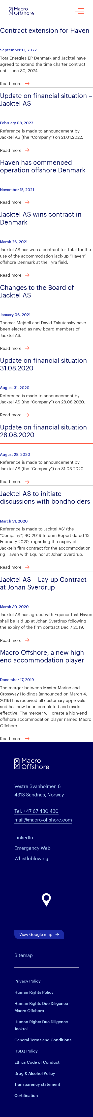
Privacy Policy (27, 981)
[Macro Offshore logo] (21, 11)
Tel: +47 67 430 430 (36, 811)
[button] (46, 900)
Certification (26, 1095)
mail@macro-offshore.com (43, 819)
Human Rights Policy (34, 992)
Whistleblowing (31, 858)
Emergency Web (32, 848)
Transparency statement (37, 1084)
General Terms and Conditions (42, 1039)
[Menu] (79, 11)
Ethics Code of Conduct (37, 1062)
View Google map (35, 934)
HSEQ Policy (26, 1051)
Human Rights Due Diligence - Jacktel (42, 1025)
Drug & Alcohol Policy (34, 1073)
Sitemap (23, 955)
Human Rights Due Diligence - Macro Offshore (42, 1007)
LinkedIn (23, 837)
